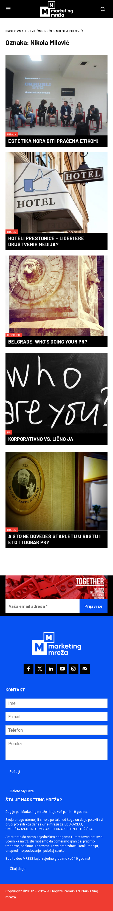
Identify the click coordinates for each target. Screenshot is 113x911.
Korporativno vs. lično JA (40, 439)
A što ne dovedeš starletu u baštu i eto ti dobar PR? (54, 539)
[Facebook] (28, 669)
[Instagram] (73, 669)
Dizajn (11, 134)
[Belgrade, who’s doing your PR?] (56, 296)
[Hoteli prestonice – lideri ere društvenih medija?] (56, 193)
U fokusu (13, 335)
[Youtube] (62, 669)
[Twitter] (40, 669)
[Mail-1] (85, 669)
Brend (11, 231)
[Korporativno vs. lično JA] (56, 394)
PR (8, 432)
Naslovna (14, 31)
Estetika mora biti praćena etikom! (53, 141)
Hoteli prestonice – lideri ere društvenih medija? (46, 241)
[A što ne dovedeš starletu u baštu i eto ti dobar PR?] (56, 491)
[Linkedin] (51, 669)
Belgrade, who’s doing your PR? (47, 342)
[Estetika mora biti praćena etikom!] (56, 96)
